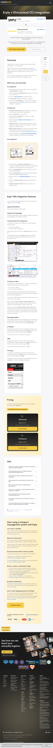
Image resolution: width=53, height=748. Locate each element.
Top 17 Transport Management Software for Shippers (44, 678)
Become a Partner (5, 686)
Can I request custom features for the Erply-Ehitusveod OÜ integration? (21, 499)
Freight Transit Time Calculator (23, 710)
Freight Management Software (32, 693)
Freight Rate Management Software (32, 682)
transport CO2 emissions (24, 120)
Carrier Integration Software (33, 690)
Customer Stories (5, 681)
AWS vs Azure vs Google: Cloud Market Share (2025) (44, 724)
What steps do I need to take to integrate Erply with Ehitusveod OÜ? (20, 485)
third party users (24, 102)
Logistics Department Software (32, 707)
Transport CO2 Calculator (23, 695)
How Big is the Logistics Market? (44, 708)
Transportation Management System (32, 678)
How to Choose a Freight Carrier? (44, 692)
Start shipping (45, 71)
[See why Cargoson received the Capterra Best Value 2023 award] (5, 662)
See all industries (14, 689)
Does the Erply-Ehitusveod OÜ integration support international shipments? (19, 494)
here (20, 746)
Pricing (45, 66)
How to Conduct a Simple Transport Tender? (44, 685)
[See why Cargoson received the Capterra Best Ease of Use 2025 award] (11, 662)
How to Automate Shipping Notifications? (45, 694)
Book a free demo (36, 49)
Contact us (5, 683)
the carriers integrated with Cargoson (28, 131)
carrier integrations (25, 571)
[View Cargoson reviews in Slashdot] (49, 662)
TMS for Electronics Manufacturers (14, 678)
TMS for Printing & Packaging (14, 688)
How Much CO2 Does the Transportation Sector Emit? (45, 705)
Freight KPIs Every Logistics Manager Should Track (44, 697)
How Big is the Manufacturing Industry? (44, 718)
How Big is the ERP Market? (44, 715)
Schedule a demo (15, 605)
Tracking (4, 677)
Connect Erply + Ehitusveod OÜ (16, 49)
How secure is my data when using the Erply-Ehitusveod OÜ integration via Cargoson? (22, 490)
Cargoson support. (21, 562)
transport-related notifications (15, 583)
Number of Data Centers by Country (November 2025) (45, 727)
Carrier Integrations (23, 681)
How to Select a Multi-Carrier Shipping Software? (44, 682)
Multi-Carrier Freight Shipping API (32, 700)
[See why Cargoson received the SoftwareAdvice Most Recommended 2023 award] (22, 662)
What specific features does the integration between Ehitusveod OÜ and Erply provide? (20, 472)
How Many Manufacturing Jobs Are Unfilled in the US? (45, 713)
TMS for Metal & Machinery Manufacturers (14, 684)
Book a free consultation (9, 655)
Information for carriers (23, 689)
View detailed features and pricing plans (17, 409)
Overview (45, 61)
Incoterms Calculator (23, 702)
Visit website (40, 19)
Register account (7, 652)
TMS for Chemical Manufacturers (14, 681)
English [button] (49, 732)
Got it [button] (46, 745)
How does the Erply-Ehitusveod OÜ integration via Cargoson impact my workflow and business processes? (22, 504)
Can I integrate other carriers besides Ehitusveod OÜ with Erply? (21, 481)
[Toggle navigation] (50, 3)
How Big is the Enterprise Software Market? (44, 710)
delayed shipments (25, 176)
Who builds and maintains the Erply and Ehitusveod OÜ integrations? (21, 476)
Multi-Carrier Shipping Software (33, 697)
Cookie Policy (21, 742)
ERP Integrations (23, 684)
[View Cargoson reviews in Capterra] (32, 662)
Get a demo (46, 78)
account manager (16, 202)
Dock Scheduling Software (33, 703)
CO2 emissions (32, 70)
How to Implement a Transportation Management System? (44, 688)
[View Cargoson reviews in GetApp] (43, 662)
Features (45, 64)
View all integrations (6, 627)
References (23, 679)
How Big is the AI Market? (44, 702)
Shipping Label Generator (23, 706)
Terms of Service (6, 742)
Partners (22, 686)
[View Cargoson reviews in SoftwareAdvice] (23, 667)
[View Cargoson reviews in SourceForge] (32, 667)
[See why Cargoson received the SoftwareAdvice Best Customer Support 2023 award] (16, 662)
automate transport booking (29, 133)
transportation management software (16, 558)
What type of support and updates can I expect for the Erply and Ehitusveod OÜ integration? (22, 467)
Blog (22, 677)
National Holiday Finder (22, 699)
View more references (32, 614)
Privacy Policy (14, 742)
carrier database (13, 560)
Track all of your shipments (15, 576)
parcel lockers (18, 96)
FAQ (44, 68)
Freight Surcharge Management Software (33, 686)
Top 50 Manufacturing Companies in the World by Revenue (45, 721)
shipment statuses (23, 174)
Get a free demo (22, 428)
